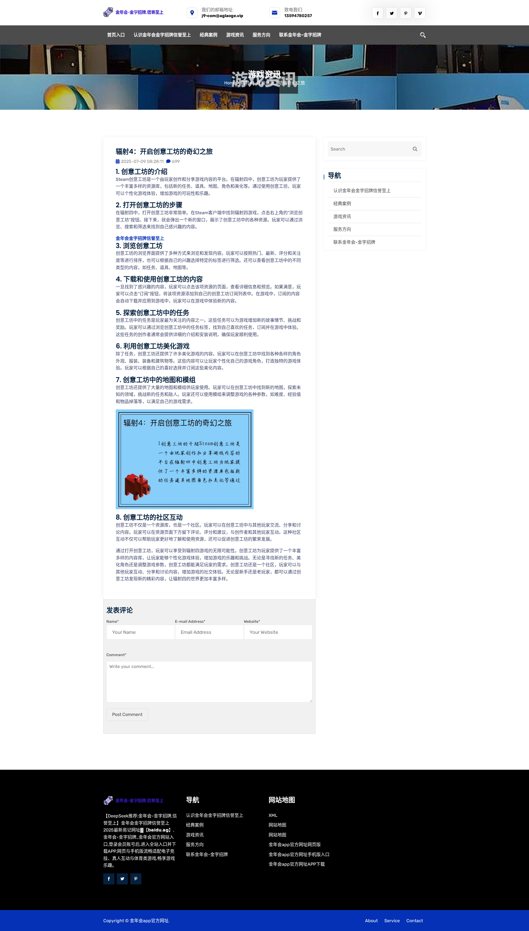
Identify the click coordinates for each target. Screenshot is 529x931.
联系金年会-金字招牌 (300, 35)
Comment (116, 655)
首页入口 (116, 35)
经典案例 (208, 35)
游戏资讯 (235, 35)
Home (230, 82)
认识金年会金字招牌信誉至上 (162, 35)
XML (273, 815)
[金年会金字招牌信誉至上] (140, 12)
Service (392, 920)
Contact (414, 920)
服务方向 (261, 35)
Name (112, 621)
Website (252, 621)
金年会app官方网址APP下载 (297, 864)
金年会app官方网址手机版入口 (299, 854)
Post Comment (127, 714)
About (371, 920)
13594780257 (298, 15)
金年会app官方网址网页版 (295, 844)
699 (176, 161)
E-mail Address (190, 621)
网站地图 (277, 825)
